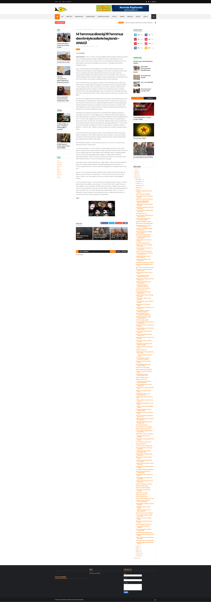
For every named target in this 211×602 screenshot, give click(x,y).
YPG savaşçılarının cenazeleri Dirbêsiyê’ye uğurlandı (143, 311)
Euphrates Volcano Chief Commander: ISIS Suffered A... (145, 419)
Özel (58, 176)
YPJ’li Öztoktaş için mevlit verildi (143, 442)
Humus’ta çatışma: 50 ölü (141, 496)
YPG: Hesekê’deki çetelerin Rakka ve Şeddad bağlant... (145, 322)
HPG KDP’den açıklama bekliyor (143, 234)
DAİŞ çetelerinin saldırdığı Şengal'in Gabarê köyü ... (144, 454)
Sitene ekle (59, 162)
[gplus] (155, 1)
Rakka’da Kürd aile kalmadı (142, 485)
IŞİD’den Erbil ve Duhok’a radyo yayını (144, 433)
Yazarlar (59, 172)
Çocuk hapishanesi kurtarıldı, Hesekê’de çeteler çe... (142, 276)
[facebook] (151, 1)
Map (60, 1)
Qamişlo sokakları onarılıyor (142, 377)
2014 (136, 558)
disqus (118, 251)
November (139, 181)
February (138, 553)
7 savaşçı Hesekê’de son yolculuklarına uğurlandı (142, 285)
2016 (136, 176)
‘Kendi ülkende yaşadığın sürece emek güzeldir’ (143, 282)
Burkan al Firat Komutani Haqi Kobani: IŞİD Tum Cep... (144, 416)
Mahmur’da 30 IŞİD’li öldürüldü (143, 487)
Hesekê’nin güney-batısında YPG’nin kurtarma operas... (144, 216)
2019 (136, 170)
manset (85, 29)
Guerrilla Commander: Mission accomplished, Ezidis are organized (100, 235)
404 (58, 167)
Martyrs (69, 16)
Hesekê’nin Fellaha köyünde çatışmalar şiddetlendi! (142, 202)
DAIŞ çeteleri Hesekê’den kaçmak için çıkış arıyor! (144, 229)
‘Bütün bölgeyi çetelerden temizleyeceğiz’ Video (142, 375)
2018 (136, 172)
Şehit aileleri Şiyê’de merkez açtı (143, 524)
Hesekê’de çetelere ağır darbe (143, 288)
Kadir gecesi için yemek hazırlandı (144, 369)
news (113, 231)
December (138, 179)
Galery (138, 16)
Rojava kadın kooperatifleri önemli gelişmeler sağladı (144, 344)
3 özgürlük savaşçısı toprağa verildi (144, 532)
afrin (142, 22)
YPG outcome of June (139, 138)
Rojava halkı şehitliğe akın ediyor (143, 221)
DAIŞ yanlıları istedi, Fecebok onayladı (145, 262)
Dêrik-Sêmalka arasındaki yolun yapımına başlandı (143, 365)
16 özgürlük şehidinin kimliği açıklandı (144, 469)
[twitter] (146, 1)
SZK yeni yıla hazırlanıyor (141, 425)
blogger (113, 251)
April (137, 550)
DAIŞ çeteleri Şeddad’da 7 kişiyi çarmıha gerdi (143, 260)
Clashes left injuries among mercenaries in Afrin (63, 45)
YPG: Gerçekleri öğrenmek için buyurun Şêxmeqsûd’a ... (143, 219)
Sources (69, 1)
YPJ (137, 98)
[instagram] (153, 1)
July (137, 189)
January (138, 555)
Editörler (59, 171)
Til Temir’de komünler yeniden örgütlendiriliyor (143, 237)
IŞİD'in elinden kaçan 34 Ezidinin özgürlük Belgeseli (143, 317)
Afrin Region (79, 16)
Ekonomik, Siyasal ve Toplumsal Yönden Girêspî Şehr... (143, 226)
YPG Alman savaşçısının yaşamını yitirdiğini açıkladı (143, 410)
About (63, 1)
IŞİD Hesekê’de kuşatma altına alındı (144, 223)
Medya (58, 169)
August (138, 187)
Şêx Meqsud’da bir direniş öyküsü (143, 157)
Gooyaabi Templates (78, 599)
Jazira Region (90, 16)
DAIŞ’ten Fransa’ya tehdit (142, 492)
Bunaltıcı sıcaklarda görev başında (144, 484)
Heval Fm (59, 164)
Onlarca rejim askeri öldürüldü (143, 194)
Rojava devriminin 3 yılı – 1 (142, 494)
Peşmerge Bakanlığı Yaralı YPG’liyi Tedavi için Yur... (144, 335)
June (137, 546)
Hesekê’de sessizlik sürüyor (143, 367)
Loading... (57, 573)
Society (114, 16)
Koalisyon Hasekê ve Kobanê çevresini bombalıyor (143, 501)
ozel (88, 29)
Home (56, 1)
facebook (124, 251)
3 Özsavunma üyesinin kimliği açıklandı (145, 540)
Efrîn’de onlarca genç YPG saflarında (144, 513)
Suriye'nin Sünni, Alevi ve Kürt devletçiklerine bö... (143, 394)
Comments (150, 98)
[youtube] (149, 1)
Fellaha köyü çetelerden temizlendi (144, 199)
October (138, 183)
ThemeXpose (63, 599)
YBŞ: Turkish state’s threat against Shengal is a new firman (118, 235)
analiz (81, 29)
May (137, 548)
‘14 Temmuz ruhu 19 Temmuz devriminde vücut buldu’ (143, 358)
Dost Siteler (59, 166)
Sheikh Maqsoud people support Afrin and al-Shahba (63, 146)
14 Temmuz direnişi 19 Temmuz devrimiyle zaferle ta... (143, 382)
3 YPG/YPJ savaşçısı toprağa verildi (144, 445)
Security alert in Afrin (63, 62)
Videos (145, 16)
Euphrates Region (103, 16)
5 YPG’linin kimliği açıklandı (142, 320)
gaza (78, 233)
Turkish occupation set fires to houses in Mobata (124, 22)
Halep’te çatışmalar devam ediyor (143, 428)
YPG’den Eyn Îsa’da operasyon (143, 243)
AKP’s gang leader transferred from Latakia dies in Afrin (63, 98)
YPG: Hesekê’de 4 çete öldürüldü (144, 426)
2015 (136, 178)
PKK (91, 29)
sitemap (59, 177)
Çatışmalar (59, 174)
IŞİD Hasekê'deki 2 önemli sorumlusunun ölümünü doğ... (143, 314)
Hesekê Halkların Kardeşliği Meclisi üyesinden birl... (144, 431)
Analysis (130, 16)
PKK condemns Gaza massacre (82, 236)
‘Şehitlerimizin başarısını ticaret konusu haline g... (143, 257)
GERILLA (96, 231)
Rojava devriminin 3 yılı (141, 213)
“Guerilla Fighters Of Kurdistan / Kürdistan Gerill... (143, 292)
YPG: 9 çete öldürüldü (147, 82)
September (139, 185)
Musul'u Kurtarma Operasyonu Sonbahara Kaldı (143, 472)
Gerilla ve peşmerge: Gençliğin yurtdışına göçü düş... (143, 451)
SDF (62, 16)
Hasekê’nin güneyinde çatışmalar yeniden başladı (143, 530)
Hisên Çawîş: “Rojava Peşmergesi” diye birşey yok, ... (144, 270)
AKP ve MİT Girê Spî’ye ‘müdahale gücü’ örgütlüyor (144, 232)
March (137, 551)
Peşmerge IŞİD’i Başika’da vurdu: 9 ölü (145, 498)
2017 (136, 174)
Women (122, 16)
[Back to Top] (155, 600)
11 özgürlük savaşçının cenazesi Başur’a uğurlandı (143, 510)
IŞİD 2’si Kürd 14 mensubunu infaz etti (145, 267)
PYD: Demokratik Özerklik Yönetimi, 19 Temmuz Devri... (144, 254)
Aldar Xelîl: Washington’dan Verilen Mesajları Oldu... (144, 422)
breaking (106, 22)
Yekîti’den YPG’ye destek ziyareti (144, 251)
